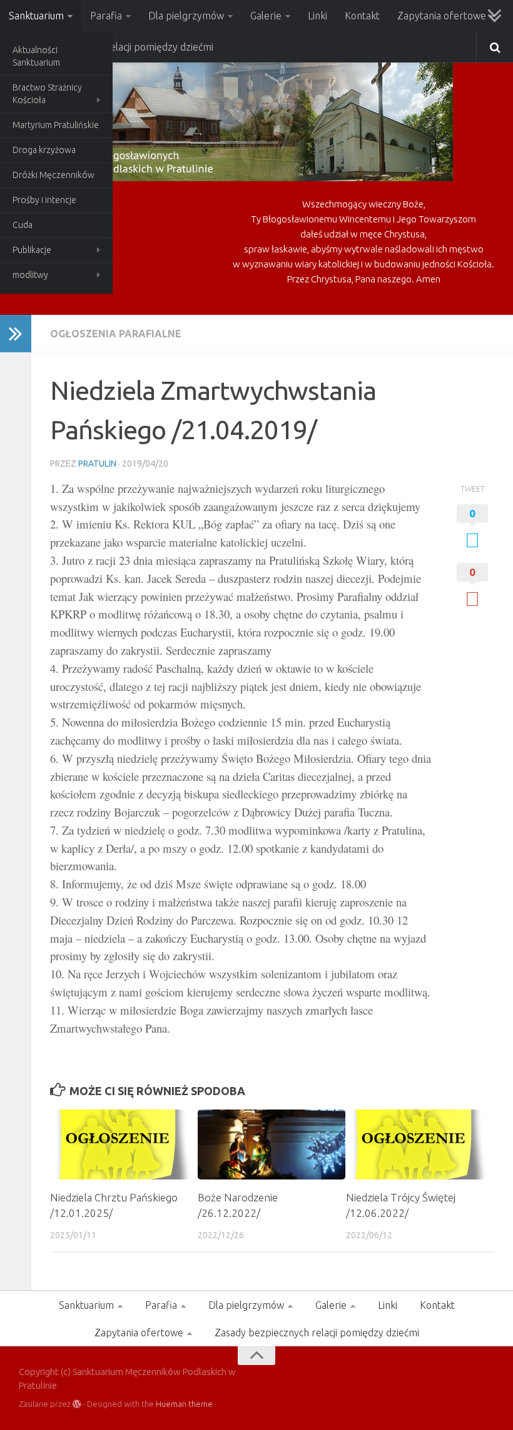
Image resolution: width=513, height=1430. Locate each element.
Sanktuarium (36, 15)
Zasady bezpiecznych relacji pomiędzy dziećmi (317, 1332)
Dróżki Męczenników (53, 175)
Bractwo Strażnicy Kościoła (47, 93)
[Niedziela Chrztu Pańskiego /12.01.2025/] (123, 1144)
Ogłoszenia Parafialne (115, 333)
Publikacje (32, 250)
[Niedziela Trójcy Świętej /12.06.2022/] (419, 1144)
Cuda (23, 225)
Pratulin (97, 464)
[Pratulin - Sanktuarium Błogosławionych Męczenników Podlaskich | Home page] (236, 118)
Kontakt (362, 15)
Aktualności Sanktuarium (36, 56)
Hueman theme (184, 1403)
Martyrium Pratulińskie (56, 125)
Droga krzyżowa (44, 150)
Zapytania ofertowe (441, 15)
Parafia (106, 15)
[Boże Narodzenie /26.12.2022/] (271, 1144)
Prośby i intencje (44, 200)
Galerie (266, 15)
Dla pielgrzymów (186, 15)
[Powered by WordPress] (77, 1404)
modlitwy (30, 275)
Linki (317, 15)
